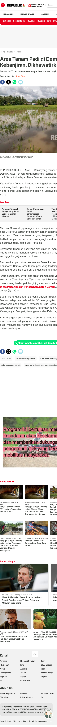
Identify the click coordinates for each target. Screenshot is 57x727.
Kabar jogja (27, 14)
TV (1, 680)
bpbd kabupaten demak (10, 365)
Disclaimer (4, 697)
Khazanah (4, 665)
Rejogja (10, 52)
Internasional (5, 672)
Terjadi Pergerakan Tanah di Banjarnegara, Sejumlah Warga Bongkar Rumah (35, 214)
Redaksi (24, 693)
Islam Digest (46, 665)
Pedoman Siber (47, 693)
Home (2, 52)
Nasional (8, 14)
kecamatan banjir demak (26, 358)
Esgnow (3, 676)
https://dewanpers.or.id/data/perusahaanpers (22, 712)
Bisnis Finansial (47, 672)
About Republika (7, 693)
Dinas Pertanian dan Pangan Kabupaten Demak (27, 286)
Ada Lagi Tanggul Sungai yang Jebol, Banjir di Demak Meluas (10, 213)
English (44, 676)
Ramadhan (25, 680)
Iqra (22, 665)
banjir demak (6, 358)
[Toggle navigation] (3, 5)
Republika (6, 21)
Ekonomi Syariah (27, 661)
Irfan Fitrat (20, 76)
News (2, 669)
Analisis (23, 669)
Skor (43, 661)
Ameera (3, 661)
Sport (43, 669)
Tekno (23, 672)
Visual (23, 676)
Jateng (45, 14)
